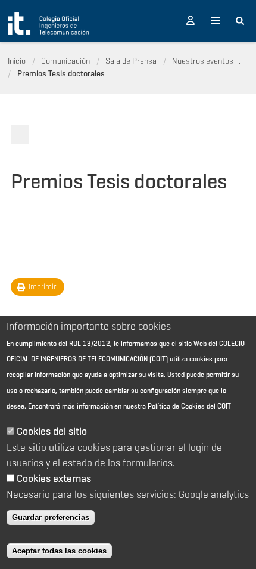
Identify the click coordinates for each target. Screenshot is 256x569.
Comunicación (65, 60)
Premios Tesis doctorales (61, 73)
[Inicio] (48, 23)
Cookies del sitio (52, 431)
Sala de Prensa (131, 60)
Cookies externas (54, 478)
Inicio (17, 60)
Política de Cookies (176, 405)
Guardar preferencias (50, 517)
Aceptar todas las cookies (59, 550)
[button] (190, 21)
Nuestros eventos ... (206, 60)
